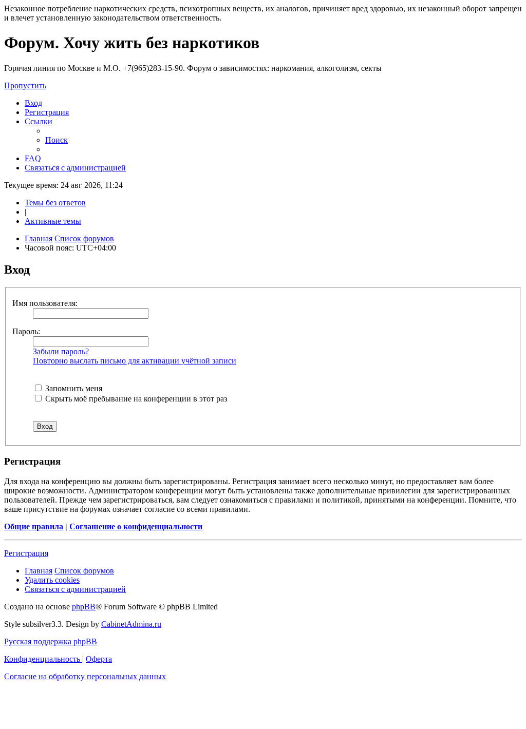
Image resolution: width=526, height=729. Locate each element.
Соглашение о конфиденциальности (135, 526)
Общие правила (33, 526)
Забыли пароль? (61, 351)
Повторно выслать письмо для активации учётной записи (134, 360)
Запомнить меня (72, 388)
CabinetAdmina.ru (131, 624)
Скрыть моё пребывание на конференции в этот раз (135, 398)
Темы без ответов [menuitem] (55, 202)
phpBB (84, 606)
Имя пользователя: (45, 303)
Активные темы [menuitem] (53, 221)
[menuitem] (33, 103)
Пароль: (26, 331)
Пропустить (25, 85)
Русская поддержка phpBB (50, 641)
